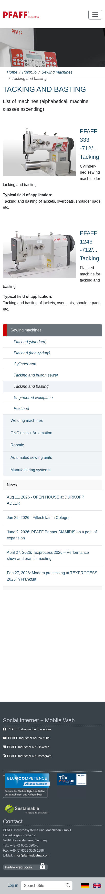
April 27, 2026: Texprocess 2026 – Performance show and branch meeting (48, 555)
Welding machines (26, 420)
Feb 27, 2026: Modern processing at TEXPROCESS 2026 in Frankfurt (52, 576)
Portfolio (29, 72)
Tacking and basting (31, 386)
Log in (13, 885)
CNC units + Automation (31, 433)
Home (12, 72)
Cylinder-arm (25, 364)
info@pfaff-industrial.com (31, 855)
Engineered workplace (33, 397)
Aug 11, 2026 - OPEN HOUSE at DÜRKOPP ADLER (45, 500)
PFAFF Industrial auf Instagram (29, 756)
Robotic (17, 445)
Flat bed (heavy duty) (32, 353)
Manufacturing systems (30, 470)
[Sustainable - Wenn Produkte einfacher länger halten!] (28, 809)
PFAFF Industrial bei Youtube (29, 738)
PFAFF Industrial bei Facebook (30, 729)
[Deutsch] (85, 885)
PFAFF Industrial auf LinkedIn (28, 747)
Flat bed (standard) (30, 342)
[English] (97, 885)
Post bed (21, 408)
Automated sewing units (31, 457)
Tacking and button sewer (36, 375)
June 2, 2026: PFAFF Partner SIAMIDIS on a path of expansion (52, 535)
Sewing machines (57, 72)
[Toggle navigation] (95, 14)
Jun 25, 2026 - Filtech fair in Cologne (39, 518)
